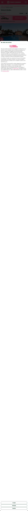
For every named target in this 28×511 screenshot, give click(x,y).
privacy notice (6, 71)
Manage (14, 505)
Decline (14, 508)
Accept (14, 502)
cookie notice (16, 68)
